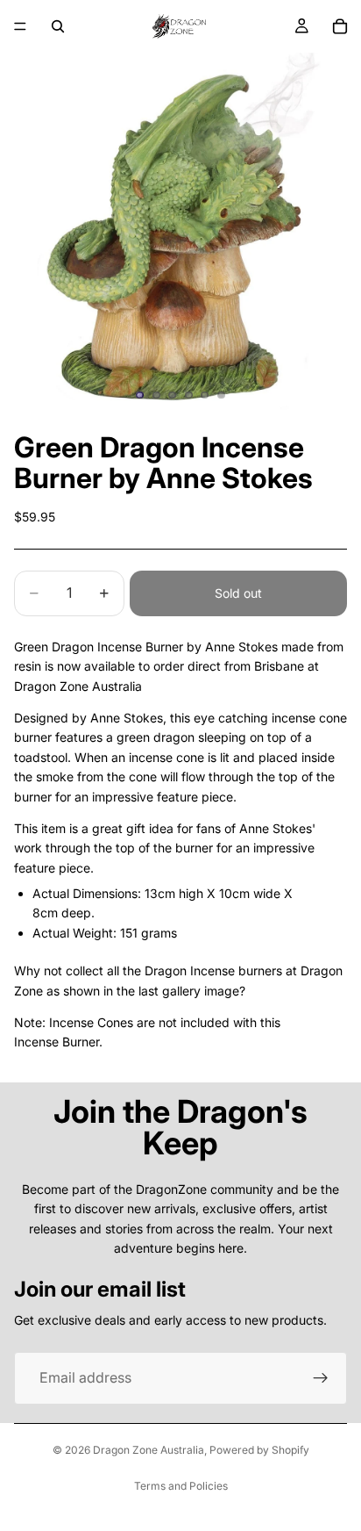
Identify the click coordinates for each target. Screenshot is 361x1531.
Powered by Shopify (259, 1449)
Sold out (238, 593)
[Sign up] (320, 1378)
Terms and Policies (181, 1485)
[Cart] (340, 26)
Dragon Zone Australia (148, 1449)
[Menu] (20, 26)
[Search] (58, 26)
